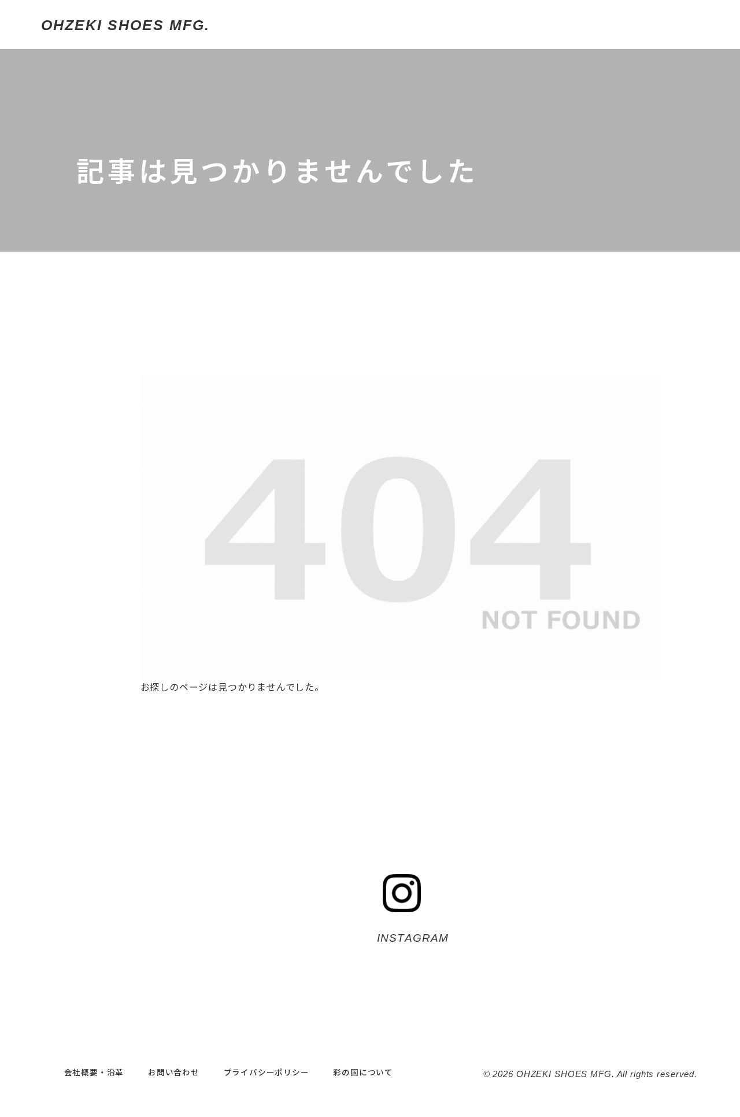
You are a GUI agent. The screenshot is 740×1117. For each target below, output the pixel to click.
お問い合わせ (173, 1072)
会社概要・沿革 (94, 1072)
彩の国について (363, 1072)
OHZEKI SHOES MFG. (125, 25)
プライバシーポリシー (266, 1072)
